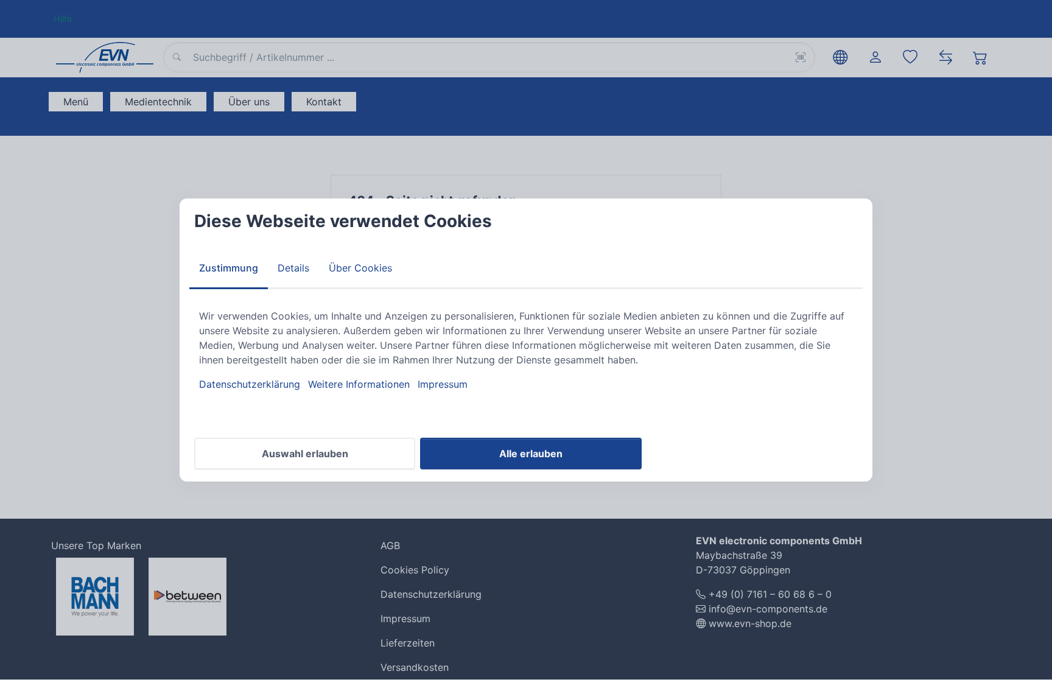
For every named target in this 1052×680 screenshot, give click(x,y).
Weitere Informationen (359, 384)
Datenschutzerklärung (249, 384)
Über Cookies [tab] (360, 268)
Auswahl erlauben (305, 453)
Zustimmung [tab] (228, 268)
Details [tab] (293, 268)
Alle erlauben (531, 453)
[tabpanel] (526, 350)
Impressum (443, 384)
